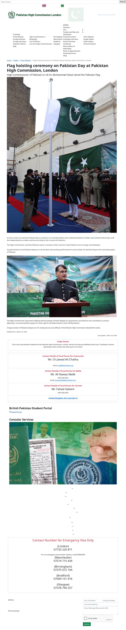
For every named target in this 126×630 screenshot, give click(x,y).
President (16, 34)
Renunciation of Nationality (69, 47)
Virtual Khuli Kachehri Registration (61, 512)
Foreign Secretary (19, 41)
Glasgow (57, 44)
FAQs (65, 56)
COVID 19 (113, 39)
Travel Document (69, 37)
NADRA (66, 25)
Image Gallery (88, 39)
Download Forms (69, 53)
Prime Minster (18, 37)
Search (122, 1)
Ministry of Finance (43, 602)
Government (17, 32)
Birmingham (58, 37)
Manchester (58, 39)
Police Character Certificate (69, 42)
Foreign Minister (19, 39)
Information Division (72, 602)
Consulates (58, 34)
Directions (22, 6)
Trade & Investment (100, 39)
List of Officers (34, 41)
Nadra (61, 493)
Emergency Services (70, 39)
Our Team (33, 34)
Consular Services (69, 23)
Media (85, 34)
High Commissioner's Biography (37, 38)
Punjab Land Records (71, 32)
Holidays (95, 6)
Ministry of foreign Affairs (45, 600)
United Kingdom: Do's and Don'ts (63, 398)
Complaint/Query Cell (61, 522)
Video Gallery (88, 41)
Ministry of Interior (43, 616)
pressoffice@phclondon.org (65, 380)
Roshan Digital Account (61, 526)
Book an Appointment (107, 14)
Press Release (88, 37)
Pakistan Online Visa (61, 500)
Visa (64, 30)
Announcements (89, 44)
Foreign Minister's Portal (61, 534)
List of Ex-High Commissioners (40, 44)
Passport (66, 27)
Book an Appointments (71, 51)
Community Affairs (71, 605)
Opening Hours (106, 6)
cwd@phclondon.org (65, 365)
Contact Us (12, 6)
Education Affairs (70, 607)
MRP (61, 497)
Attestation (67, 34)
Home (10, 39)
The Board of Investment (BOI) (47, 605)
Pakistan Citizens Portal (61, 530)
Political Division (70, 600)
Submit (86, 624)
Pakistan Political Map (19, 45)
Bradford (57, 41)
